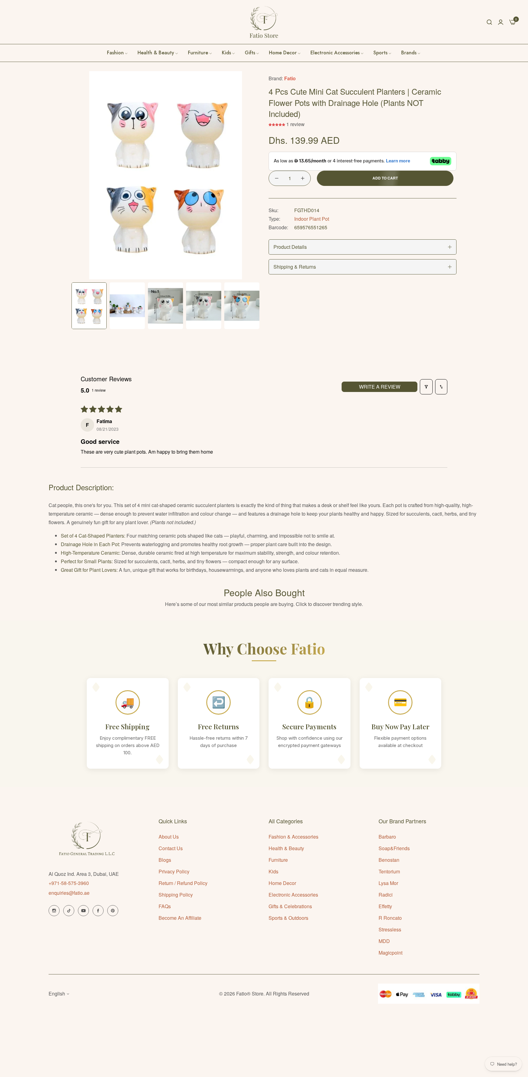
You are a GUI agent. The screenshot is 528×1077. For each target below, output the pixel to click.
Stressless (390, 929)
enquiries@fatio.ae (69, 892)
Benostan (389, 859)
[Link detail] (54, 910)
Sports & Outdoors (288, 917)
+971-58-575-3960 (69, 883)
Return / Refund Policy (183, 883)
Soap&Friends (394, 848)
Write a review (379, 386)
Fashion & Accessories (293, 836)
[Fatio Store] (264, 22)
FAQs (165, 906)
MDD (384, 941)
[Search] (489, 22)
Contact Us (171, 848)
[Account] (500, 21)
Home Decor (282, 883)
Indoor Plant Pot (311, 218)
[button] (277, 124)
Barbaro (387, 836)
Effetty (385, 906)
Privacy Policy (174, 871)
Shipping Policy (176, 894)
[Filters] (426, 386)
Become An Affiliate (180, 917)
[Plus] (302, 178)
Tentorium (389, 871)
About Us (169, 836)
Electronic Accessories (293, 894)
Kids (273, 871)
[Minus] (276, 178)
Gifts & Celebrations (290, 906)
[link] (411, 52)
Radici (386, 894)
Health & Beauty (286, 848)
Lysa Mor (388, 883)
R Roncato (390, 917)
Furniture (278, 859)
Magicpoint (390, 952)
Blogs (165, 859)
